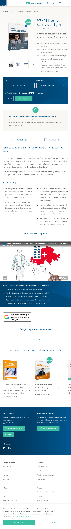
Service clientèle (42, 500)
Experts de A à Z (42, 479)
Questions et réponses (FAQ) (46, 492)
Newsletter (6, 479)
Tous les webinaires (43, 471)
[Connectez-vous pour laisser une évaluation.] (43, 28)
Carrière (5, 475)
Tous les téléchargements (45, 475)
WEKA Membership (9, 492)
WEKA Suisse (7, 466)
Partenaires (6, 471)
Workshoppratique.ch (10, 500)
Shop (4, 11)
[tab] (19, 139)
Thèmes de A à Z (42, 466)
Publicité (40, 496)
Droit (11, 11)
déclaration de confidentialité (20, 516)
